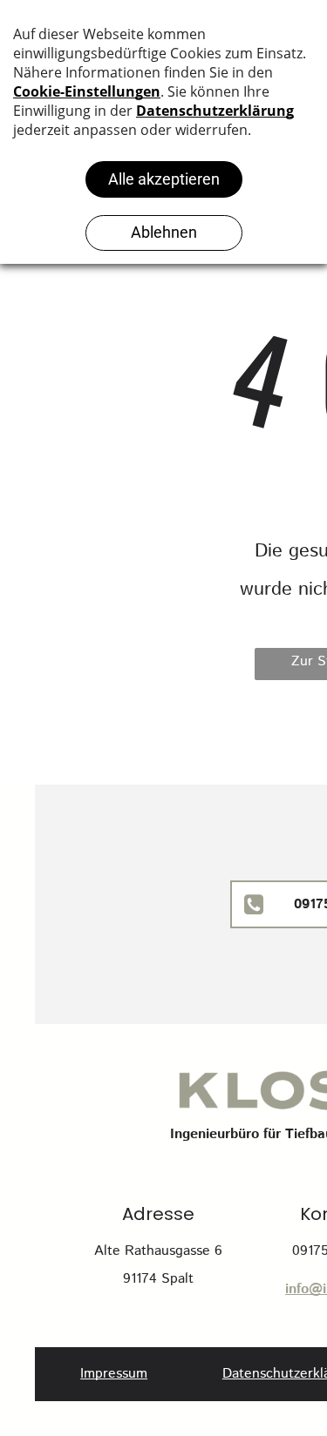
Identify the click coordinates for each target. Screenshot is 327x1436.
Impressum (113, 1374)
